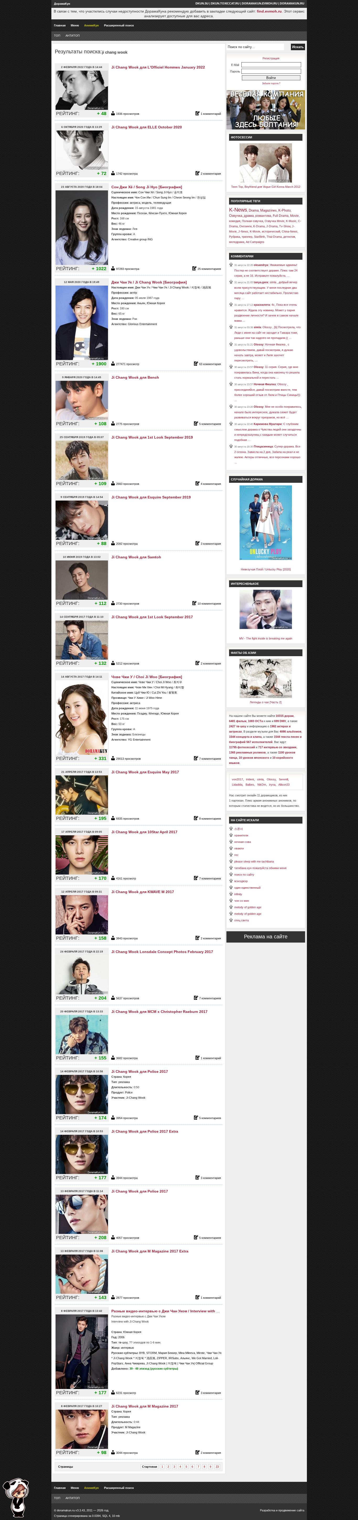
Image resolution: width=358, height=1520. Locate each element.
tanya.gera (261, 282)
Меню (75, 25)
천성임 (201, 197)
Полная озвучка (252, 221)
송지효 (178, 192)
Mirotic (201, 1352)
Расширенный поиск (119, 25)
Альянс (185, 1358)
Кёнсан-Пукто (158, 213)
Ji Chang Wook (179, 287)
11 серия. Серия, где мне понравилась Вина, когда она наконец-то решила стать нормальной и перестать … (267, 372)
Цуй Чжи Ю (141, 692)
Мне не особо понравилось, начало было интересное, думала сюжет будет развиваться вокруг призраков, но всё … (268, 412)
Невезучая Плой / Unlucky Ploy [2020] (266, 569)
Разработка (267, 1510)
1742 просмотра (127, 173)
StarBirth (259, 236)
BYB (142, 1352)
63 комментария (210, 364)
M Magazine (132, 1427)
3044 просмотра (127, 1452)
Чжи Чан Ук (159, 287)
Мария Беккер (167, 1352)
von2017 (237, 779)
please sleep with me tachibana (254, 861)
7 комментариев (210, 758)
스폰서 (238, 828)
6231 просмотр (126, 1392)
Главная (60, 25)
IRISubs (174, 1358)
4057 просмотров (127, 1237)
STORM (151, 1352)
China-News (289, 231)
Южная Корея (178, 213)
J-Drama (272, 226)
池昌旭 (206, 287)
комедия (234, 221)
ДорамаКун (62, 3)
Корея (127, 1076)
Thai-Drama (274, 236)
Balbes (250, 784)
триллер (247, 236)
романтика (263, 216)
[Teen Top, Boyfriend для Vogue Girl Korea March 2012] (266, 181)
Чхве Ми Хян (143, 687)
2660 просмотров (127, 483)
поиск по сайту (244, 874)
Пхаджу (142, 713)
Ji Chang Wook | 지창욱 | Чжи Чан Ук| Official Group (179, 1363)
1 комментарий (211, 113)
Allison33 (284, 784)
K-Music (291, 221)
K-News (238, 210)
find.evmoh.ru (269, 11)
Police (129, 1092)
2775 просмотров (127, 424)
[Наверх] (16, 1497)
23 (217, 1466)
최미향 (179, 687)
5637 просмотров (127, 998)
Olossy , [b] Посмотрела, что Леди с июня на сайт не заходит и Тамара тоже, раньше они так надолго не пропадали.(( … (267, 332)
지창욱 (195, 287)
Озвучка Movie (274, 221)
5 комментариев (210, 424)
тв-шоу (123, 1342)
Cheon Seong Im (184, 197)
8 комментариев (210, 818)
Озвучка (235, 216)
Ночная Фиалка (265, 384)
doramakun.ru (292, 3)
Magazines (268, 210)
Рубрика (234, 236)
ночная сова (242, 841)
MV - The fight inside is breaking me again (265, 638)
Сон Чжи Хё (146, 192)
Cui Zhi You (159, 692)
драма (249, 216)
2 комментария (211, 173)
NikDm (261, 784)
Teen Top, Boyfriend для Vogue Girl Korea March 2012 (265, 186)
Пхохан (142, 213)
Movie (294, 216)
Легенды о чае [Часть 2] (265, 702)
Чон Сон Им (143, 197)
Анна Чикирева (135, 1363)
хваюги (239, 848)
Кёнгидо (154, 713)
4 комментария (211, 483)
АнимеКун (91, 25)
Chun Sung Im (162, 197)
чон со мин (241, 900)
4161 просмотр (126, 878)
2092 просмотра (127, 543)
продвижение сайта (291, 1510)
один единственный (247, 887)
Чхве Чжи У (146, 682)
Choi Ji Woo (163, 682)
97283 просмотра (127, 268)
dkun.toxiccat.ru (225, 3)
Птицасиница (263, 446)
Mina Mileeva (186, 1352)
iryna (272, 784)
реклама (124, 1082)
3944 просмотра (127, 1177)
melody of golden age (247, 907)
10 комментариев (209, 603)
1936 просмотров (127, 113)
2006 (121, 1337)
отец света (241, 920)
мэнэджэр (241, 881)
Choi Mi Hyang (163, 687)
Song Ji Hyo (164, 192)
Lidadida (237, 784)
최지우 (177, 682)
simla (257, 327)
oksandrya (261, 264)
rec (236, 855)
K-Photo (284, 210)
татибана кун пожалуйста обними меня (260, 868)
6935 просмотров (127, 818)
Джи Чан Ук (142, 287)
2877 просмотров (127, 1297)
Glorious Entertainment (142, 324)
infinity (238, 894)
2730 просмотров (127, 603)
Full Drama (281, 216)
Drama (254, 210)
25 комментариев (209, 268)
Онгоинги (245, 226)
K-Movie (255, 231)
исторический (271, 231)
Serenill (283, 779)
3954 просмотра (127, 1118)
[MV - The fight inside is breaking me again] (266, 627)
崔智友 (173, 692)
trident (250, 779)
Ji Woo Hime (154, 697)
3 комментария (211, 543)
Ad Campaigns (255, 241)
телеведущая (162, 202)
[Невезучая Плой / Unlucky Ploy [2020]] (266, 558)
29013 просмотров (128, 758)
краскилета (262, 304)
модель (147, 202)
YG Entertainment (139, 739)
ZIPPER (162, 1358)
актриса (135, 202)
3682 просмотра (127, 1058)
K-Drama (259, 226)
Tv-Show (284, 226)
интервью (127, 1347)
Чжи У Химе (136, 697)
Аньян (141, 303)
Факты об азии (243, 652)
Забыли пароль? (271, 83)
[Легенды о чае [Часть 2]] (266, 697)
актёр (133, 292)
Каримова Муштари (268, 424)
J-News (243, 231)
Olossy (258, 344)
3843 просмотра (127, 938)
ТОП (57, 35)
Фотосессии (241, 137)
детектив (289, 236)
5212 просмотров (127, 663)
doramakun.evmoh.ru (260, 3)
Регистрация (271, 58)
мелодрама (236, 241)
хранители (241, 835)
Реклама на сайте (266, 936)
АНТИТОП (73, 35)
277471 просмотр (127, 364)
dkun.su (202, 3)
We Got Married (202, 1358)
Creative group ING (140, 239)
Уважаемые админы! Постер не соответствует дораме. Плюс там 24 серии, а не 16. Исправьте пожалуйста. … (265, 270)
